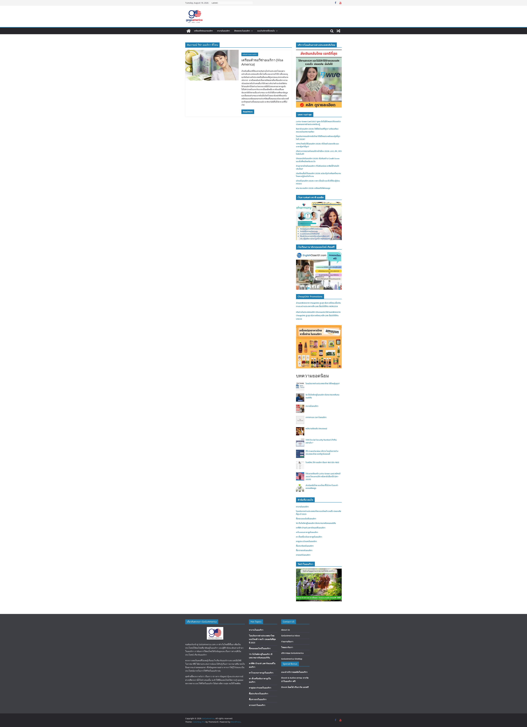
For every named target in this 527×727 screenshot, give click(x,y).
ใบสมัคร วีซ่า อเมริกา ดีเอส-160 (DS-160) (322, 462)
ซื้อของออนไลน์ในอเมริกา (306, 518)
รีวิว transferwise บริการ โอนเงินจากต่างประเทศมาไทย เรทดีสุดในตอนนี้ (322, 452)
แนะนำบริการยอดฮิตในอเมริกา (294, 672)
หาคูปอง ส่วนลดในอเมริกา (306, 541)
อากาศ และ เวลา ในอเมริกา (316, 417)
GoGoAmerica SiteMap (291, 659)
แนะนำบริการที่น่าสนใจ (266, 30)
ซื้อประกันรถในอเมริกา (304, 545)
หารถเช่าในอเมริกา (303, 555)
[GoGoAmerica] (188, 31)
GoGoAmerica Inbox (290, 635)
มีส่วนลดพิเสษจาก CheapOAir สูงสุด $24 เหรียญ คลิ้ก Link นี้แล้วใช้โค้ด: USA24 (318, 315)
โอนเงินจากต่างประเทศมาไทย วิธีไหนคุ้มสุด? (323, 383)
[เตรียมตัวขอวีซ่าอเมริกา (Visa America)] (212, 65)
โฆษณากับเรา (287, 647)
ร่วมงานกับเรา (287, 641)
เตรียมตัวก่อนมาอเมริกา (203, 30)
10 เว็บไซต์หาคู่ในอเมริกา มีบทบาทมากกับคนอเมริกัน (316, 523)
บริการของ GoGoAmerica (292, 653)
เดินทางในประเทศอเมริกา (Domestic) (311, 312)
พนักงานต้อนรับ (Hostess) (316, 428)
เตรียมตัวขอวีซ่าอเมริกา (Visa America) (262, 62)
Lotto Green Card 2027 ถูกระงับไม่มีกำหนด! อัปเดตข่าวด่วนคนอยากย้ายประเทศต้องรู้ (318, 123)
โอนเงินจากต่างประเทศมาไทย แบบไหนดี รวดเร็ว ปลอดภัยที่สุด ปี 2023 (262, 639)
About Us (285, 630)
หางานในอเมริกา (223, 30)
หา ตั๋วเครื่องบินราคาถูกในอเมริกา (309, 536)
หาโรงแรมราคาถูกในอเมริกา (307, 532)
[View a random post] (338, 31)
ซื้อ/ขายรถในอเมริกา (304, 550)
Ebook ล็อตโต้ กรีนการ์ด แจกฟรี (295, 687)
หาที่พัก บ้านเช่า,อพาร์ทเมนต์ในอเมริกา (310, 527)
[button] (251, 31)
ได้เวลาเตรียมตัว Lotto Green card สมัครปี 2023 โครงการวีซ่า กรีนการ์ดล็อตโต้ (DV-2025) (323, 476)
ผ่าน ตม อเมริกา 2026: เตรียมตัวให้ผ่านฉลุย (313, 188)
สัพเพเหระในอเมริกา (242, 30)
